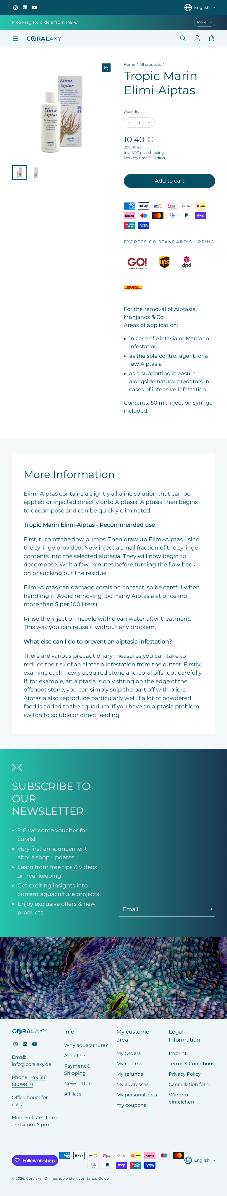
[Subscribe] (209, 909)
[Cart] (211, 38)
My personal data (136, 1095)
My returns (129, 1063)
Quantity (132, 111)
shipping (156, 152)
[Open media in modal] (106, 67)
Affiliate (73, 1094)
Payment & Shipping (77, 1069)
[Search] (182, 38)
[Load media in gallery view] (19, 172)
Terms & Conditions (192, 1063)
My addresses (132, 1084)
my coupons (131, 1105)
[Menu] (15, 38)
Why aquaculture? (86, 1045)
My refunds (129, 1074)
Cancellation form (189, 1084)
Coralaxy (33, 1178)
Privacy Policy (185, 1074)
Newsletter (77, 1083)
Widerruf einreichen (181, 1098)
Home (129, 64)
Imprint (178, 1053)
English (202, 7)
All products (150, 64)
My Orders (128, 1053)
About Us (75, 1055)
